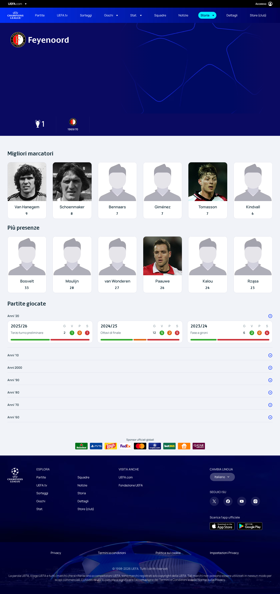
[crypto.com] (155, 446)
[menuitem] (41, 15)
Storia (82, 493)
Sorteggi (42, 493)
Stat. (39, 509)
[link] (40, 15)
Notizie (82, 485)
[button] (111, 15)
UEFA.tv (41, 485)
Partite (41, 477)
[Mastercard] (140, 446)
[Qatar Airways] (199, 446)
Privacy (56, 553)
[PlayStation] (96, 446)
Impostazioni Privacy (224, 553)
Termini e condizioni (112, 553)
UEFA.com (126, 477)
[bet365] (169, 446)
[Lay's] (111, 446)
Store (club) (86, 509)
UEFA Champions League (15, 15)
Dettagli (83, 501)
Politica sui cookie (168, 553)
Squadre (83, 477)
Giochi (40, 501)
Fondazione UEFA (131, 485)
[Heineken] (81, 446)
